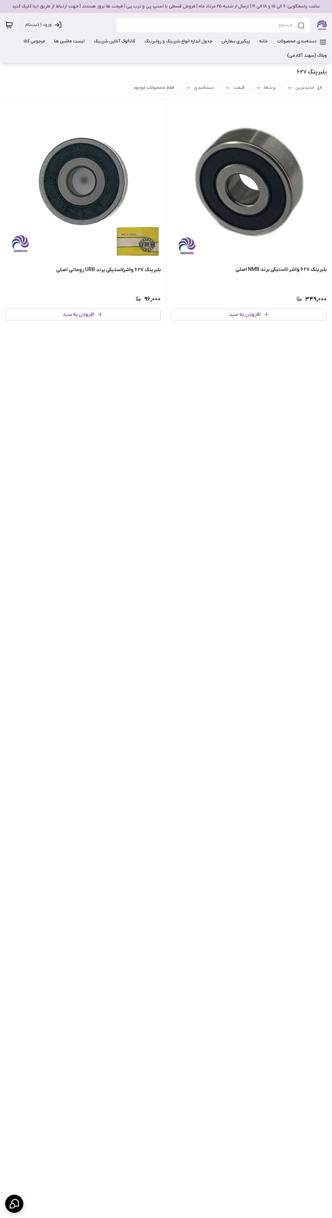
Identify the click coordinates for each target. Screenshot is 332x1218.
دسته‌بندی (204, 88)
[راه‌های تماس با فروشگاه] (14, 1204)
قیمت (238, 88)
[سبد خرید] (9, 25)
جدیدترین (304, 88)
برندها (270, 88)
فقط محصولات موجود (153, 88)
